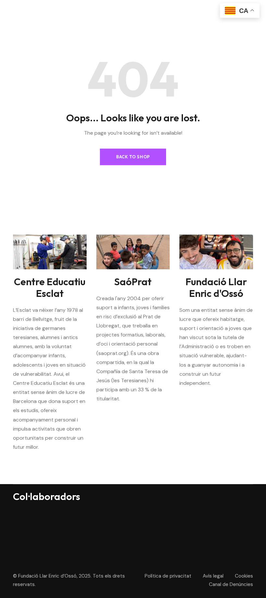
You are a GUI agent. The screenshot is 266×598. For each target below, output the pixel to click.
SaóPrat (132, 281)
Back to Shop (133, 156)
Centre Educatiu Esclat (49, 287)
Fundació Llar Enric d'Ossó (216, 287)
